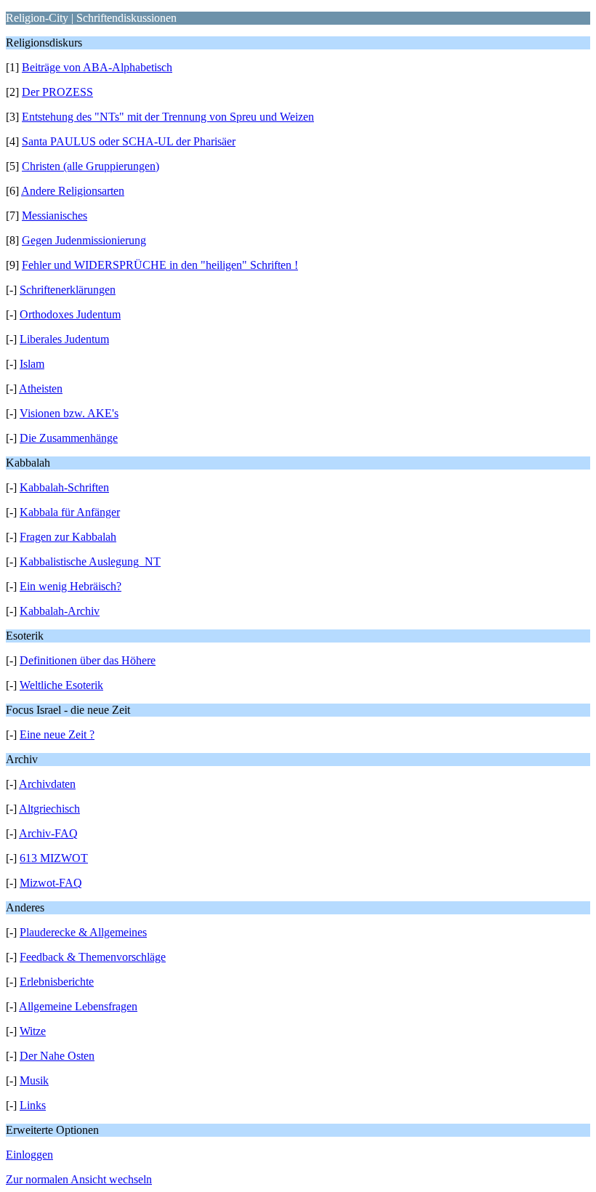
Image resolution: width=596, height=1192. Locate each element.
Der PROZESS (57, 92)
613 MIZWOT (54, 858)
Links (33, 1105)
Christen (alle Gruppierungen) (90, 166)
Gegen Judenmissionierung (84, 240)
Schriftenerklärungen (68, 289)
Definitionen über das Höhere (88, 660)
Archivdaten (47, 784)
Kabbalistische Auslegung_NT (90, 561)
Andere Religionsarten (72, 191)
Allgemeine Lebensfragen (78, 1006)
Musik (34, 1080)
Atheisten (41, 388)
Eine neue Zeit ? (57, 734)
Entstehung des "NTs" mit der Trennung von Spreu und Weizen (168, 116)
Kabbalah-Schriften (64, 487)
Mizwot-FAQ (51, 883)
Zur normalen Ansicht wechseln (79, 1179)
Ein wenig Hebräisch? (70, 586)
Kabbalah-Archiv (60, 611)
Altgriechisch (49, 808)
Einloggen (29, 1154)
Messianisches (54, 215)
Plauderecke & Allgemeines (83, 932)
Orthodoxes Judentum (70, 314)
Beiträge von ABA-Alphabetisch (97, 67)
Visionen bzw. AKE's (69, 413)
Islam (32, 364)
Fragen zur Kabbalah (68, 537)
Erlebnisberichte (57, 981)
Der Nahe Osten (57, 1056)
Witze (33, 1031)
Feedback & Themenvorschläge (93, 957)
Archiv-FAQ (48, 833)
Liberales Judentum (64, 339)
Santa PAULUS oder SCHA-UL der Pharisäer (128, 141)
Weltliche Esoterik (61, 685)
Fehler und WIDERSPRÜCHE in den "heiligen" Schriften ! (160, 265)
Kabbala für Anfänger (70, 512)
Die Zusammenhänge (69, 438)
